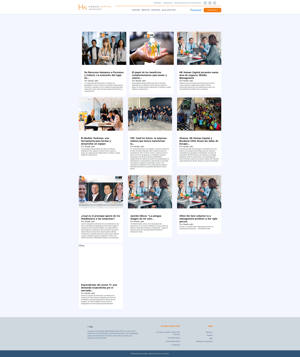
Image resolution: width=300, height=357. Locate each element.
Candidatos (168, 3)
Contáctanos (212, 10)
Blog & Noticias (169, 10)
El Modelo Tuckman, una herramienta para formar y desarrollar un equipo (96, 141)
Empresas (157, 3)
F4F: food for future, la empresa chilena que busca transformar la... (148, 141)
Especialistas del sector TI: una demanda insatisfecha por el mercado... (99, 288)
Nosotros (155, 10)
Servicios (146, 10)
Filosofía (136, 10)
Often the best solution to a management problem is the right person (198, 219)
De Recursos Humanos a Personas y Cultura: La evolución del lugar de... (104, 75)
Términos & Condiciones (204, 341)
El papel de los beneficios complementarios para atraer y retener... (149, 75)
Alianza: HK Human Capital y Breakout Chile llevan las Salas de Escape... (198, 141)
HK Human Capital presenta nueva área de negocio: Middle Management (198, 75)
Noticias (210, 335)
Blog (211, 338)
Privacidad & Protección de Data (187, 3)
